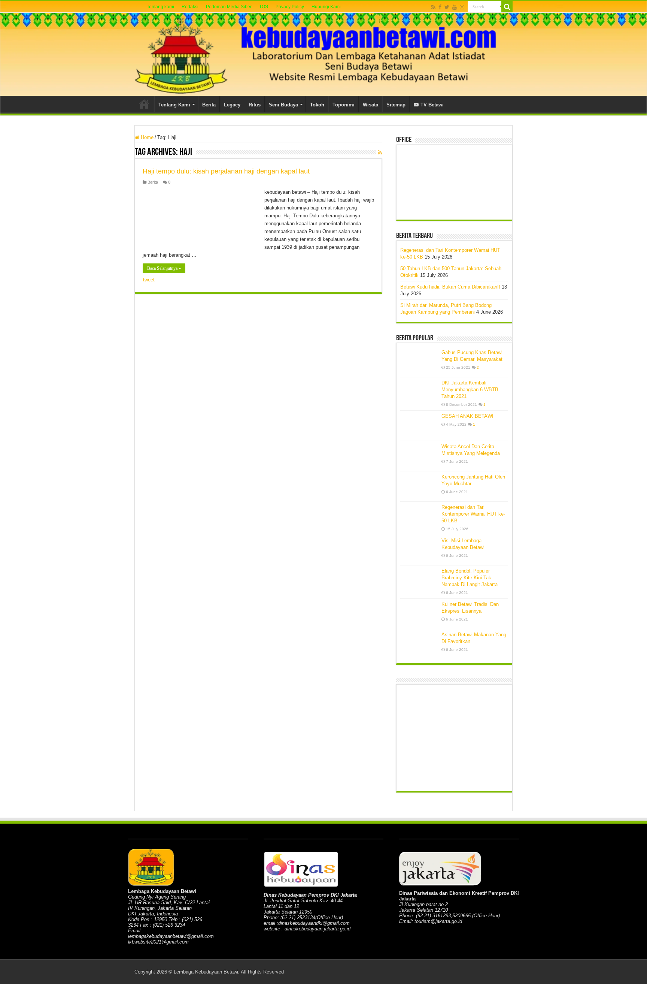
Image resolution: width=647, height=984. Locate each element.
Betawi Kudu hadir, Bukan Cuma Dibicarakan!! (450, 287)
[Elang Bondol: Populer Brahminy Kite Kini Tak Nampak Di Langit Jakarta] (419, 580)
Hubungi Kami (326, 6)
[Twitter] (447, 7)
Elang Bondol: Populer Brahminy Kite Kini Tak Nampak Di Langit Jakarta (469, 577)
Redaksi (190, 6)
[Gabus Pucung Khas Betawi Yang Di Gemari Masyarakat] (419, 362)
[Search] (507, 6)
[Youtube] (455, 7)
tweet (149, 280)
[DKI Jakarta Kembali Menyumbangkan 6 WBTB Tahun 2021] (419, 392)
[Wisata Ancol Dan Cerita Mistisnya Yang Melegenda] (419, 456)
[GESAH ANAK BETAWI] (419, 425)
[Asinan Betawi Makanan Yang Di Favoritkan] (419, 644)
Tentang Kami (174, 105)
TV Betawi (432, 105)
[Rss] (433, 7)
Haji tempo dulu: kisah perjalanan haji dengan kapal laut (226, 171)
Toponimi (343, 105)
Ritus (255, 105)
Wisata (370, 105)
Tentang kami (160, 6)
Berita (209, 105)
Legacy (232, 105)
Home (144, 104)
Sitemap (395, 105)
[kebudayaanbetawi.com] (323, 54)
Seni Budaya (283, 105)
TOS (263, 6)
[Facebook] (440, 7)
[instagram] (462, 7)
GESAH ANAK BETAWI (467, 416)
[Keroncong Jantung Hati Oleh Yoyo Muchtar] (419, 486)
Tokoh (317, 105)
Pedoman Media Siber (229, 6)
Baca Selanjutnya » (164, 268)
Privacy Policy (290, 6)
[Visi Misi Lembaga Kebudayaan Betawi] (419, 550)
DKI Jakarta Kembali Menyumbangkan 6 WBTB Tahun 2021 (469, 389)
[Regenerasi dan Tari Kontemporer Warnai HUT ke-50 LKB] (419, 516)
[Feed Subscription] (380, 153)
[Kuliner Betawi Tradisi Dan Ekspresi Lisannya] (419, 614)
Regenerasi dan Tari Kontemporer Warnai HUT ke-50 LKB (473, 513)
